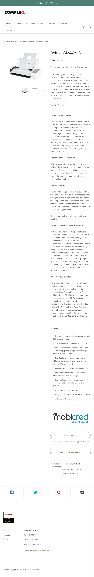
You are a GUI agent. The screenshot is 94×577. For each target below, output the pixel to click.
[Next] (42, 91)
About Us (51, 23)
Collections (13, 42)
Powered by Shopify (32, 570)
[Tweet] (35, 492)
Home (5, 42)
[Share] (12, 492)
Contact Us (7, 30)
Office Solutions (37, 23)
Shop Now (64, 23)
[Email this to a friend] (82, 492)
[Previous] (7, 91)
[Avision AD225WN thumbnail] (25, 90)
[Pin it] (58, 492)
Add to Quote (70, 435)
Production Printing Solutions (14, 23)
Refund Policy (43, 551)
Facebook (7, 535)
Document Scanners (26, 42)
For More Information (70, 453)
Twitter (6, 539)
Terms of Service (30, 551)
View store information (72, 473)
